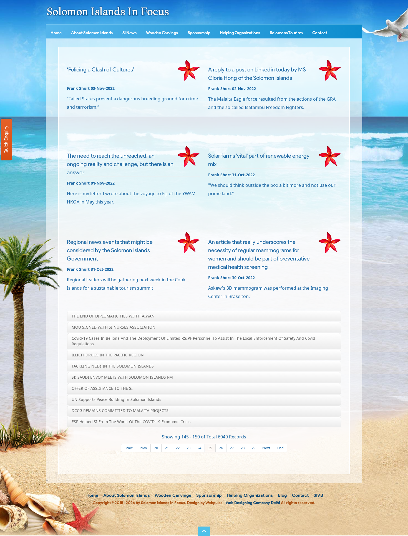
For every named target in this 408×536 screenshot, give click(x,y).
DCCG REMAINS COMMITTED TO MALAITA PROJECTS (120, 410)
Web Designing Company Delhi (253, 502)
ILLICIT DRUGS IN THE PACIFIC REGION (108, 355)
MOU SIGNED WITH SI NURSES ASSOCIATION (113, 327)
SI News (129, 32)
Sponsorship (199, 32)
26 (221, 447)
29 (253, 447)
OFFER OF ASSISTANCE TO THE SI (102, 388)
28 (243, 447)
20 (156, 447)
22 (178, 447)
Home (56, 32)
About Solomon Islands (92, 32)
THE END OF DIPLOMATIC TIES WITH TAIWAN (113, 316)
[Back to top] (204, 531)
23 (188, 447)
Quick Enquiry (6, 139)
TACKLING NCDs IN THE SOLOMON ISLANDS (113, 366)
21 (167, 447)
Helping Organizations (240, 32)
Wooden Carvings (162, 32)
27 (232, 447)
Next (266, 447)
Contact (319, 32)
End (280, 447)
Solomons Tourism (286, 32)
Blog (282, 495)
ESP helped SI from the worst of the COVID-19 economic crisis (131, 421)
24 (199, 447)
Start (129, 447)
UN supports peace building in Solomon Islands (116, 399)
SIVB (318, 495)
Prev (143, 447)
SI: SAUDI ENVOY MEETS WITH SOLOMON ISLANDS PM (122, 377)
